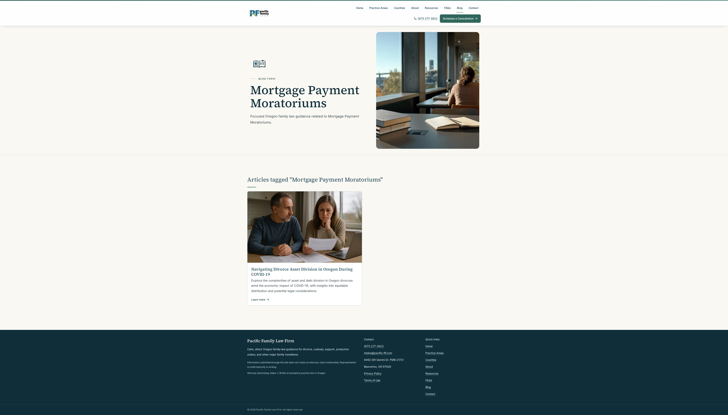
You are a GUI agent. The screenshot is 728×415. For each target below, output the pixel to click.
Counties (399, 7)
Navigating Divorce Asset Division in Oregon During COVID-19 (302, 271)
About (415, 7)
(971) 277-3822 (428, 18)
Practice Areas (378, 7)
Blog (460, 7)
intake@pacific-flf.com (378, 353)
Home (359, 7)
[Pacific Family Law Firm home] (258, 13)
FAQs (447, 7)
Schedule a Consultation (458, 18)
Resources (431, 7)
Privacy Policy (372, 373)
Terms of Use (372, 380)
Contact (474, 7)
